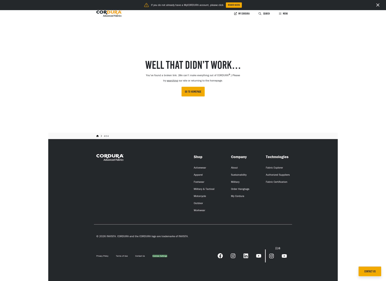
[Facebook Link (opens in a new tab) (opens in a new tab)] (220, 255)
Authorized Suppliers (278, 174)
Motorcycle (200, 196)
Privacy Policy (102, 256)
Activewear (200, 167)
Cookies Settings (159, 256)
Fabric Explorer (274, 167)
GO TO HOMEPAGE (193, 91)
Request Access (234, 5)
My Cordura (244, 13)
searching (172, 80)
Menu (285, 13)
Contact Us (140, 256)
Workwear (199, 210)
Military (235, 182)
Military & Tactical (204, 189)
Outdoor (198, 203)
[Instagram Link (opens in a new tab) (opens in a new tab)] (233, 255)
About (234, 167)
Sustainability (239, 174)
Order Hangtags (240, 189)
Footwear (199, 182)
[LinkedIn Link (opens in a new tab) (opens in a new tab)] (245, 255)
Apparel (198, 174)
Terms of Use (122, 256)
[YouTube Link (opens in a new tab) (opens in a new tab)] (258, 255)
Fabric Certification (276, 182)
